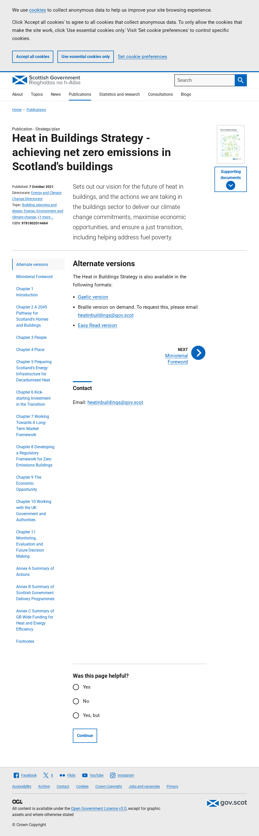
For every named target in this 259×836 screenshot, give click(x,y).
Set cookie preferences (142, 57)
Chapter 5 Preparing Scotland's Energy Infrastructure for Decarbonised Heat (34, 370)
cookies (37, 10)
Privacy (172, 786)
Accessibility (21, 786)
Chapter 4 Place (30, 349)
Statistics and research (119, 94)
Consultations (160, 94)
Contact (63, 786)
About (17, 94)
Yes (87, 687)
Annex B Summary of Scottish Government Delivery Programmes (35, 592)
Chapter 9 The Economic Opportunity (28, 483)
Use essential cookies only (85, 56)
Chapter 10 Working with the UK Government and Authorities (33, 510)
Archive (44, 786)
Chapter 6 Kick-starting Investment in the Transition (33, 398)
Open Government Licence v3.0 (98, 808)
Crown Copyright (108, 786)
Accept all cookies (32, 56)
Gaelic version (93, 297)
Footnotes (25, 641)
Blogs (186, 94)
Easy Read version (97, 325)
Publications (80, 94)
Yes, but (91, 715)
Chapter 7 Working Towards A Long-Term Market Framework (32, 425)
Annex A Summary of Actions (35, 571)
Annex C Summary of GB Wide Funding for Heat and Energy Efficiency (35, 620)
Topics (37, 94)
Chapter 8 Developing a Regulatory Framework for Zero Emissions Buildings (35, 456)
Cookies (82, 786)
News (56, 94)
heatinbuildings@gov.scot (106, 315)
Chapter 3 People (31, 337)
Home (16, 110)
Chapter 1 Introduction (27, 291)
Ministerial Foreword (34, 276)
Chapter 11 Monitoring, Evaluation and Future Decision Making (30, 544)
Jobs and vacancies (144, 786)
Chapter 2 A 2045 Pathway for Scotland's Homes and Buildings (32, 316)
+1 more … (45, 217)
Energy (29, 211)
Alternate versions (32, 264)
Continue (85, 735)
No (86, 701)
